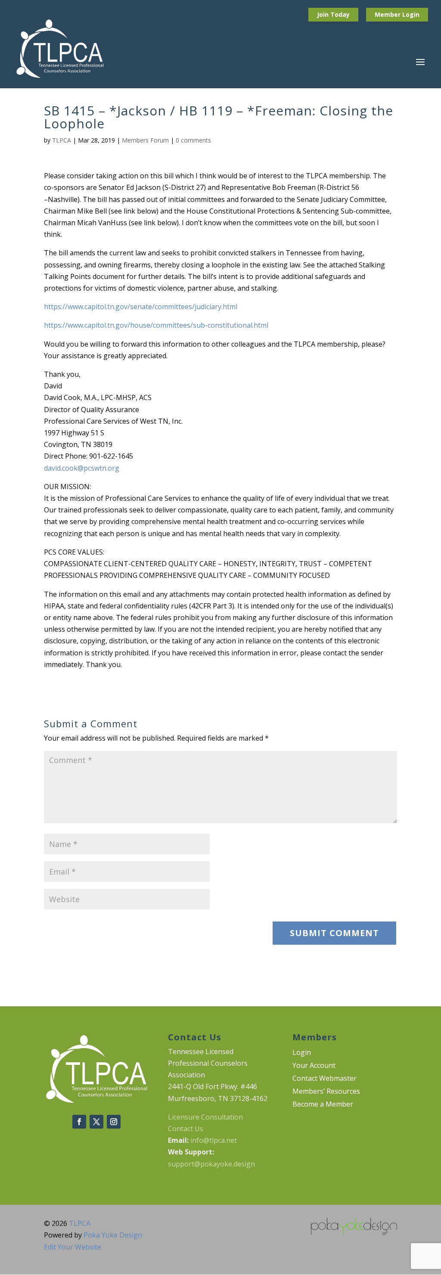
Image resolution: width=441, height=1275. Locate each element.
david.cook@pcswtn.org (81, 468)
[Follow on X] (96, 1122)
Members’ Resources (326, 1092)
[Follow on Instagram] (114, 1122)
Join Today (333, 14)
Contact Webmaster (324, 1079)
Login (410, 14)
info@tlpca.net (213, 1140)
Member (388, 14)
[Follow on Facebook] (79, 1122)
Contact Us (185, 1128)
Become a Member (322, 1105)
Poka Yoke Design (113, 1235)
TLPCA (61, 140)
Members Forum (145, 140)
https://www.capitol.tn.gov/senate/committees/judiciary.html (140, 306)
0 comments (193, 140)
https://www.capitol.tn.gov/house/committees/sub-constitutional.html (156, 325)
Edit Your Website (72, 1247)
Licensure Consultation (205, 1117)
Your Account (313, 1066)
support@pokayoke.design (211, 1164)
